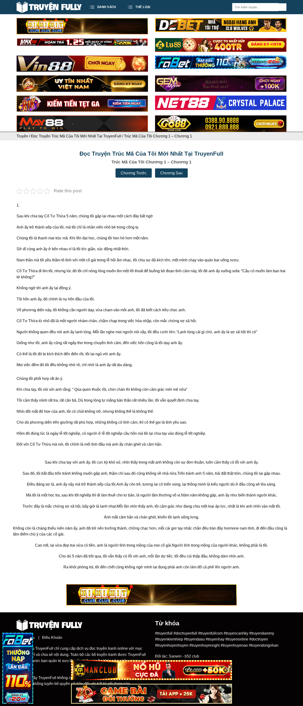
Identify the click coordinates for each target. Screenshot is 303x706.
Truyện (22, 136)
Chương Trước (134, 173)
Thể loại (142, 7)
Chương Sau (171, 173)
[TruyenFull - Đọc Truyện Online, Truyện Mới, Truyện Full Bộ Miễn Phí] (49, 7)
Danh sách (106, 7)
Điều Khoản (52, 638)
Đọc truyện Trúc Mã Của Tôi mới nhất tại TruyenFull (76, 136)
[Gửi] (282, 7)
